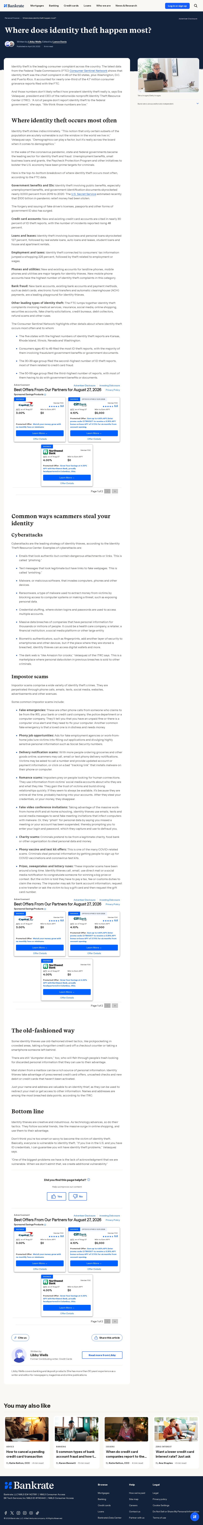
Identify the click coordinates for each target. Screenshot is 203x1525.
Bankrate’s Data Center (109, 1517)
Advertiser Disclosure (188, 18)
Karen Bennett (67, 1463)
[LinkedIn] (25, 1513)
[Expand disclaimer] (197, 103)
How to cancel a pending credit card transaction (25, 1454)
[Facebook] (6, 1513)
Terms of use (159, 1517)
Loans (101, 1511)
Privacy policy (160, 1499)
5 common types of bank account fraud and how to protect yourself (76, 1456)
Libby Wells (34, 41)
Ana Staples (166, 1463)
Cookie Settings (161, 1505)
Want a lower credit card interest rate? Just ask (175, 1454)
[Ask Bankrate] (194, 1516)
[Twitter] (12, 1513)
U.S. (74, 194)
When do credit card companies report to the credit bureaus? (125, 1456)
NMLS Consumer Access (52, 1494)
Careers (133, 1505)
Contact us (134, 1511)
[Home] (14, 5)
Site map (133, 1499)
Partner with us (136, 1517)
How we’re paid (137, 1493)
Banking (102, 1499)
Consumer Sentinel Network (88, 70)
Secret (81, 194)
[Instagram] (18, 1513)
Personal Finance (12, 18)
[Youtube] (31, 1513)
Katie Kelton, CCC (19, 1463)
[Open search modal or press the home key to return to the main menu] (195, 5)
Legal (155, 1493)
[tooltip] (88, 1180)
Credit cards (104, 1505)
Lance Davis (60, 41)
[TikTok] (37, 1513)
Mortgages (103, 1493)
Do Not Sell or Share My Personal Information (176, 1511)
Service (91, 194)
